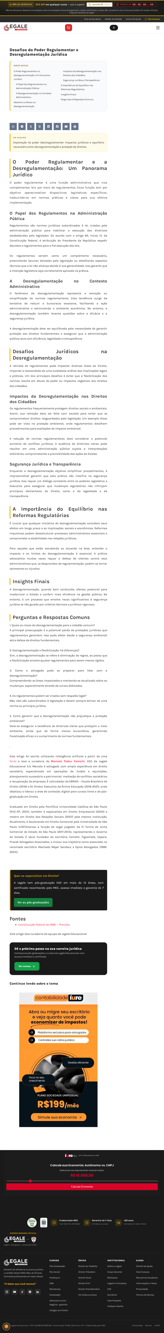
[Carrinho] (68, 27)
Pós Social (54, 1272)
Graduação (55, 1294)
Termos (148, 1325)
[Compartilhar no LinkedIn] (48, 126)
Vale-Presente (114, 1300)
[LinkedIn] (38, 1292)
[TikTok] (22, 1292)
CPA (109, 1289)
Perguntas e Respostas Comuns (77, 99)
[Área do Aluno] (114, 28)
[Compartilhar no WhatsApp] (13, 126)
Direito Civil (84, 1283)
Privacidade (142, 1289)
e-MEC (157, 1325)
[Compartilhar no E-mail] (66, 126)
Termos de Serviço (145, 1294)
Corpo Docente (114, 1272)
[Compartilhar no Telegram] (22, 126)
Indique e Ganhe (115, 1306)
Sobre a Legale (114, 1266)
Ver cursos (25, 966)
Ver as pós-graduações (33, 902)
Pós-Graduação (57, 1266)
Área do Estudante (92, 19)
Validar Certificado (113, 19)
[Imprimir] (74, 126)
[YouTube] (15, 1292)
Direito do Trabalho (87, 1266)
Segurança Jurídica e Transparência (81, 80)
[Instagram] (7, 1292)
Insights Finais (68, 94)
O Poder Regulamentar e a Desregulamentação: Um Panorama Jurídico (32, 75)
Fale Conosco (154, 19)
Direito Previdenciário (89, 1289)
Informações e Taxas (146, 1283)
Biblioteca (112, 1277)
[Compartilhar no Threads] (39, 126)
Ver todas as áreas (87, 1294)
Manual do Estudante (147, 1277)
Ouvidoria (112, 1294)
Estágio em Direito (58, 1310)
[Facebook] (30, 1292)
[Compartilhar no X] (30, 126)
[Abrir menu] (158, 27)
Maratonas (55, 1289)
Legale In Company (117, 1283)
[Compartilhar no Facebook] (57, 126)
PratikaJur (54, 1277)
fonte (13, 761)
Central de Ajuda (133, 19)
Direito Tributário (86, 1272)
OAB (51, 1283)
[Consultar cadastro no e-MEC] (43, 1222)
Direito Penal (84, 1277)
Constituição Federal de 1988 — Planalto (44, 924)
